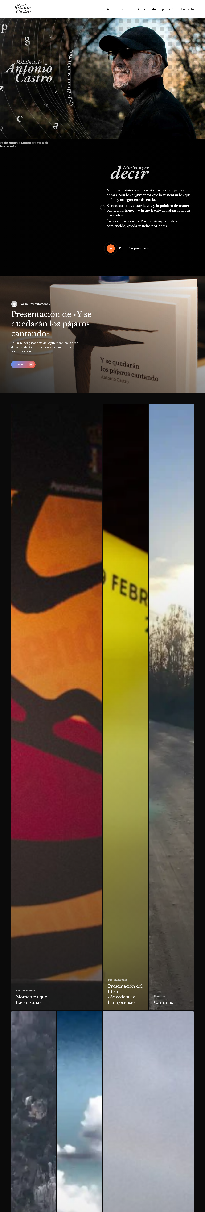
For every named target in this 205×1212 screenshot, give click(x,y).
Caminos (159, 996)
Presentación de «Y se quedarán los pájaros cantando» (51, 324)
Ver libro (121, 99)
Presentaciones (25, 990)
